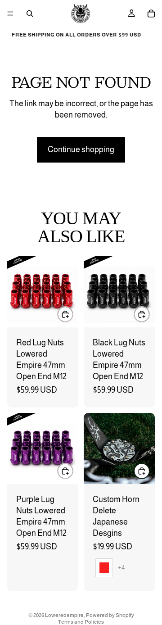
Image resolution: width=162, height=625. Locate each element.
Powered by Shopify (110, 615)
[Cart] (151, 13)
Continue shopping (81, 149)
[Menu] (10, 13)
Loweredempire (64, 615)
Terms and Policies (81, 622)
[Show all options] (121, 568)
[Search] (30, 13)
